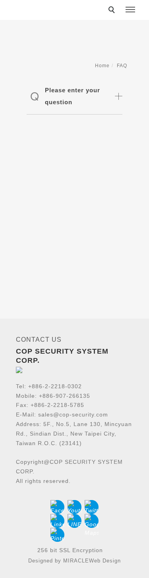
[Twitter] (91, 507)
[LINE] (74, 521)
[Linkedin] (57, 521)
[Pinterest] (57, 535)
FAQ (122, 65)
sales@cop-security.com (73, 414)
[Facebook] (57, 507)
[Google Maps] (91, 521)
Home (102, 65)
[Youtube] (74, 507)
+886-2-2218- (47, 386)
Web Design (105, 561)
